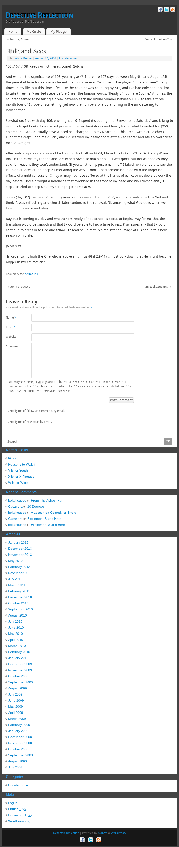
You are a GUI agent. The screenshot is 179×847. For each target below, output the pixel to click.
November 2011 (20, 573)
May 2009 (15, 706)
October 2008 (18, 749)
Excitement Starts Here (44, 518)
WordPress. (118, 833)
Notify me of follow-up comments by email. (37, 411)
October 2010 (18, 603)
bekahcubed (17, 500)
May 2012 (15, 561)
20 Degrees (36, 506)
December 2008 (20, 737)
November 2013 (20, 554)
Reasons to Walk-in (22, 464)
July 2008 (15, 767)
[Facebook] (160, 10)
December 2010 (20, 597)
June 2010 (16, 627)
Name (11, 317)
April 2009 (15, 712)
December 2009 (20, 664)
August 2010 (17, 615)
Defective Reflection (39, 14)
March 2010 (17, 646)
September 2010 (20, 609)
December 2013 (20, 548)
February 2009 (19, 725)
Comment (12, 346)
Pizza (12, 458)
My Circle (34, 31)
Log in (12, 803)
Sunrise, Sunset (18, 39)
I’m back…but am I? (158, 39)
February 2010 (19, 652)
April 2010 (15, 640)
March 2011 (17, 585)
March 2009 (17, 719)
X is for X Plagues (21, 476)
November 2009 (20, 670)
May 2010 (15, 633)
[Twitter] (166, 10)
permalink (31, 274)
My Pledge (58, 31)
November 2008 (20, 743)
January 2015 (18, 542)
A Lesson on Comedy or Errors (53, 512)
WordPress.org (19, 821)
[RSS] (172, 10)
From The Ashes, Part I (48, 500)
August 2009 (17, 688)
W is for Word (18, 483)
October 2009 (18, 676)
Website (11, 337)
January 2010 (18, 658)
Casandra (15, 506)
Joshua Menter (22, 58)
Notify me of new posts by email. (31, 422)
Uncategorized (68, 58)
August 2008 (17, 761)
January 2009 (18, 731)
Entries (17, 809)
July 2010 (15, 621)
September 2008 (20, 755)
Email (10, 327)
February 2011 (19, 591)
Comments (20, 815)
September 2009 (20, 682)
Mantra (102, 833)
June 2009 (16, 700)
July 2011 (15, 579)
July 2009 (15, 694)
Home (12, 31)
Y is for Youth (18, 470)
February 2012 (19, 567)
